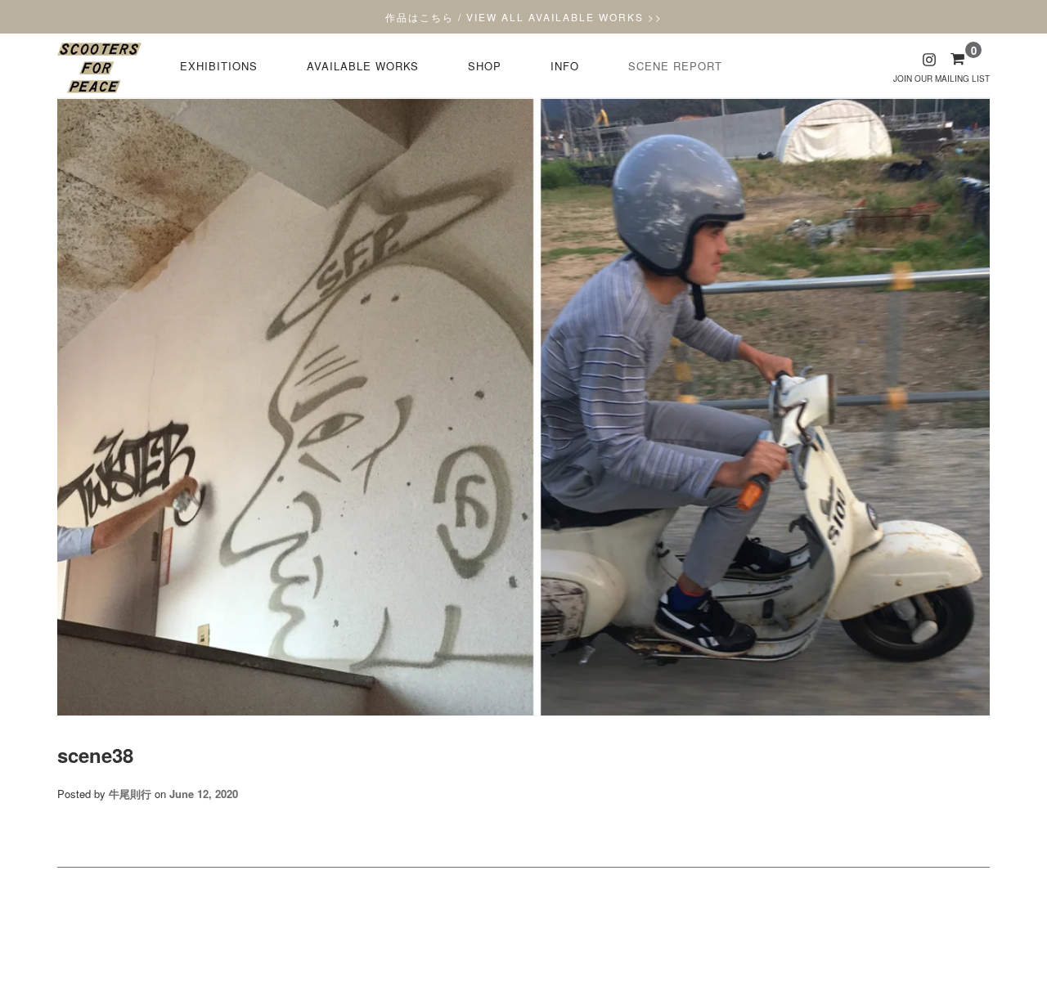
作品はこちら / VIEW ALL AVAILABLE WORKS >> (524, 17)
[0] (957, 58)
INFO (564, 66)
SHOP (484, 66)
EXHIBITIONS (219, 66)
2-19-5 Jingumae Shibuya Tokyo (524, 947)
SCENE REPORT (675, 66)
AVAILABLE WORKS (363, 66)
